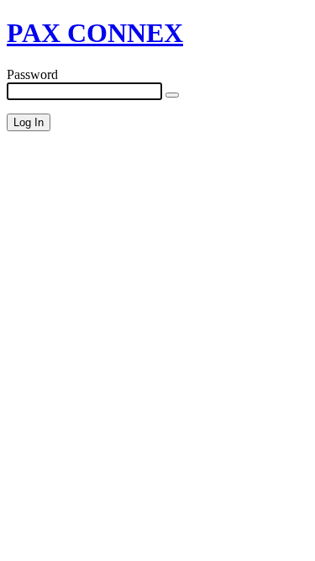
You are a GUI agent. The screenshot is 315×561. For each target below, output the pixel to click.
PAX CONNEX (95, 33)
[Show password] (172, 95)
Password (32, 74)
